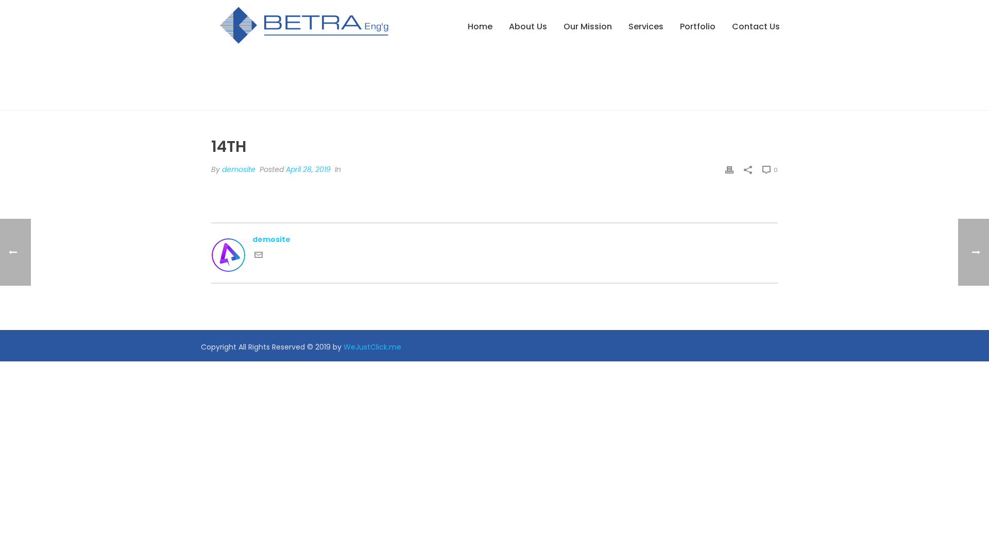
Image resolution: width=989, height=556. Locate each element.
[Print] (729, 170)
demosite (238, 169)
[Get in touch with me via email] (258, 256)
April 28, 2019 (308, 169)
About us (528, 26)
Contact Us (756, 26)
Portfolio (697, 26)
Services (645, 26)
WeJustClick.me (372, 347)
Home (480, 26)
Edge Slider (729, 101)
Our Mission (588, 26)
